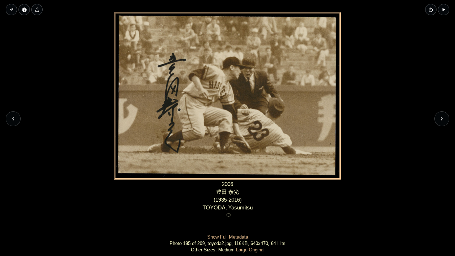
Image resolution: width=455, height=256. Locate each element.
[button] (443, 9)
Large (241, 249)
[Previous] (13, 118)
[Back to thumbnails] (11, 9)
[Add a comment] (228, 215)
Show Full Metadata (227, 237)
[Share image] (37, 9)
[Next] (441, 118)
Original (256, 249)
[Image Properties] (24, 9)
